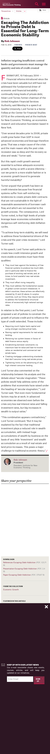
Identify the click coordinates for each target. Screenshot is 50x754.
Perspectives (6, 11)
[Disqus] (25, 518)
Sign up (38, 680)
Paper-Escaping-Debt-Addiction (17, 575)
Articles (19, 11)
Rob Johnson (12, 41)
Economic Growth (11, 590)
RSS (44, 10)
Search (36, 4)
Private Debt (31, 45)
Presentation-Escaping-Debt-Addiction (20, 569)
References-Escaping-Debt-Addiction (19, 562)
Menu (43, 4)
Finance (18, 45)
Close (6, 4)
